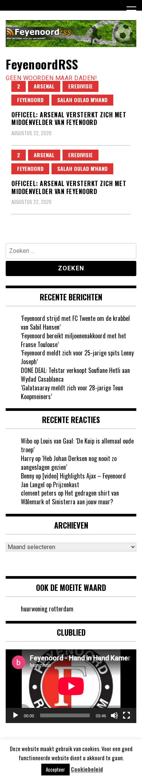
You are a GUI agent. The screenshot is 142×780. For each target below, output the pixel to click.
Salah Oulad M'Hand (82, 100)
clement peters (38, 492)
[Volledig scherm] (126, 715)
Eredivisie (80, 86)
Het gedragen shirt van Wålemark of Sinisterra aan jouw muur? (70, 497)
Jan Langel (33, 484)
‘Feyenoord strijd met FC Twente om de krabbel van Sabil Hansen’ (75, 323)
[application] (71, 686)
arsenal (44, 86)
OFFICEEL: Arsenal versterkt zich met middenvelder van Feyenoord (68, 118)
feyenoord (30, 100)
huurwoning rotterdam (47, 608)
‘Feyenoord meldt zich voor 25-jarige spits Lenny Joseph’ (77, 357)
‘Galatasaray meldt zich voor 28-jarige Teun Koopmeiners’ (72, 392)
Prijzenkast (66, 484)
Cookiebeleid (87, 769)
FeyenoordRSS (42, 64)
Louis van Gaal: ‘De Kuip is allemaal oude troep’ (77, 445)
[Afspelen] (15, 715)
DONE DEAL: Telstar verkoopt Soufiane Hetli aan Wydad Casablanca (75, 375)
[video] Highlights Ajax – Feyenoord (84, 475)
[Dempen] (114, 715)
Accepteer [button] (55, 769)
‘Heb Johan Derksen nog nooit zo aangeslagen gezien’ (69, 463)
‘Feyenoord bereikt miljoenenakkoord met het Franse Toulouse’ (73, 340)
